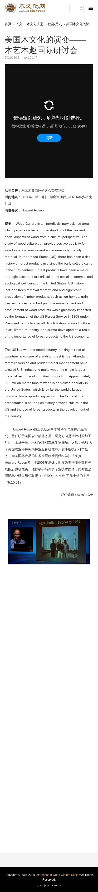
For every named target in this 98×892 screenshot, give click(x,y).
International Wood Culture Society (58, 875)
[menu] (91, 9)
